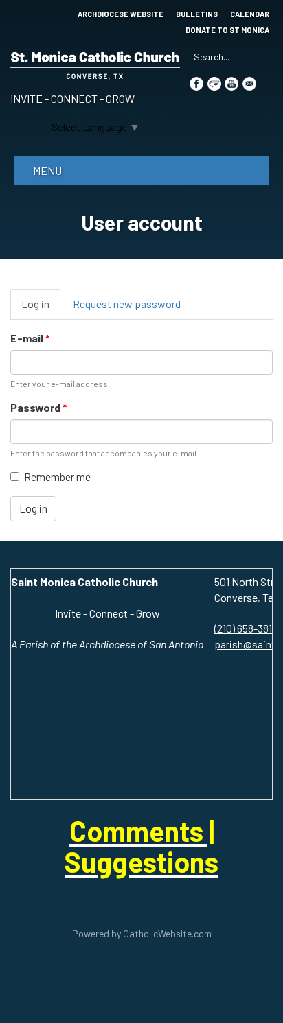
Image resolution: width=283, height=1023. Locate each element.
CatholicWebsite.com (167, 933)
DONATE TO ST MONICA (227, 30)
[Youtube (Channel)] (231, 83)
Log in (40, 308)
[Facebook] (196, 83)
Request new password (127, 303)
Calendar (249, 14)
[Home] (95, 62)
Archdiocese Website (120, 14)
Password (38, 407)
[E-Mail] (249, 83)
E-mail (30, 337)
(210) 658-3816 (246, 628)
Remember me (57, 476)
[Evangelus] (214, 83)
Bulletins (197, 14)
